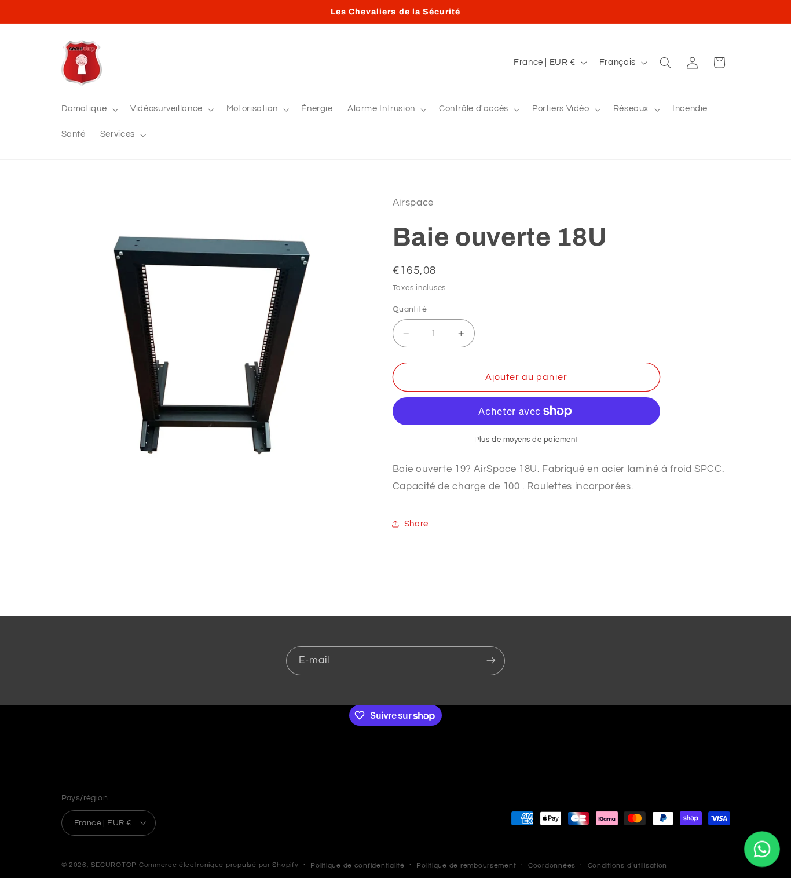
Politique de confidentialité (357, 865)
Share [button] (416, 524)
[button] (88, 109)
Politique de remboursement (466, 865)
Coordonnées (552, 865)
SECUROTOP (114, 864)
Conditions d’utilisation (628, 865)
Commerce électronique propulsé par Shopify (219, 864)
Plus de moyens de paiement (526, 440)
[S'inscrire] (491, 660)
